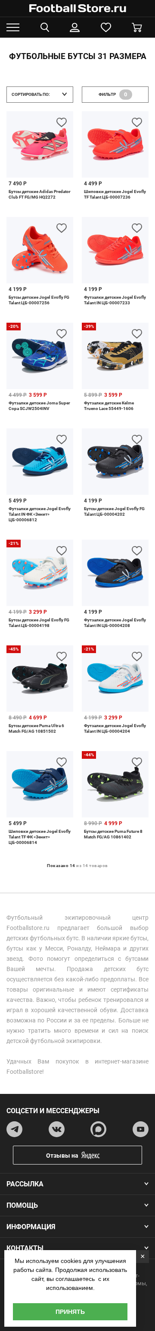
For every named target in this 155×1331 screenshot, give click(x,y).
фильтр (113, 94)
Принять (70, 1311)
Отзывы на (62, 1155)
